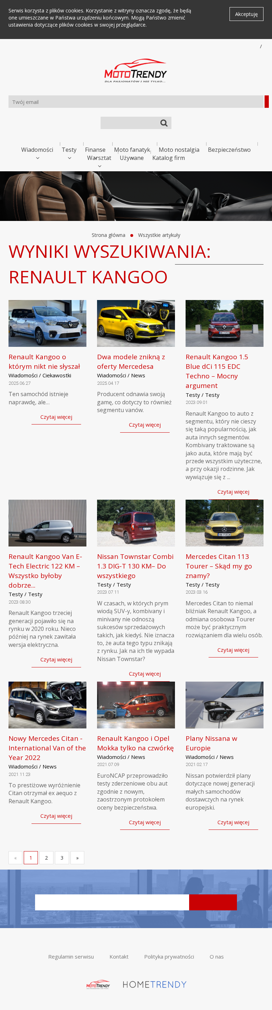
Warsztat (99, 158)
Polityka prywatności (169, 956)
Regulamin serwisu (71, 956)
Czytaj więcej (56, 416)
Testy (69, 150)
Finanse (95, 150)
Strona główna (108, 235)
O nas (217, 956)
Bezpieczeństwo (229, 150)
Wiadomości (37, 150)
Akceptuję (246, 14)
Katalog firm (168, 158)
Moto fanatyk (132, 150)
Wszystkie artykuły (159, 235)
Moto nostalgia (179, 150)
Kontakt (119, 956)
